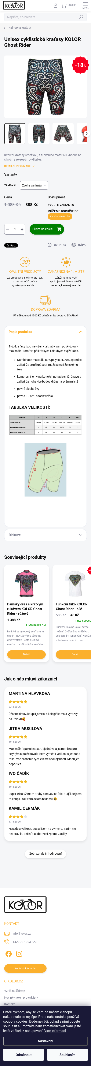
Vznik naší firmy (14, 990)
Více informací (55, 1031)
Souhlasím (67, 1055)
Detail (26, 654)
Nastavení (45, 1041)
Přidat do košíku (43, 229)
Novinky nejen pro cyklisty (21, 997)
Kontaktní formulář (25, 968)
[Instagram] (18, 953)
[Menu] (85, 5)
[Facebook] (8, 953)
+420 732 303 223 (25, 942)
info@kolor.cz (22, 933)
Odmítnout (24, 1055)
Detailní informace (17, 166)
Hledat (81, 17)
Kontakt (9, 1004)
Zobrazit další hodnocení (45, 853)
